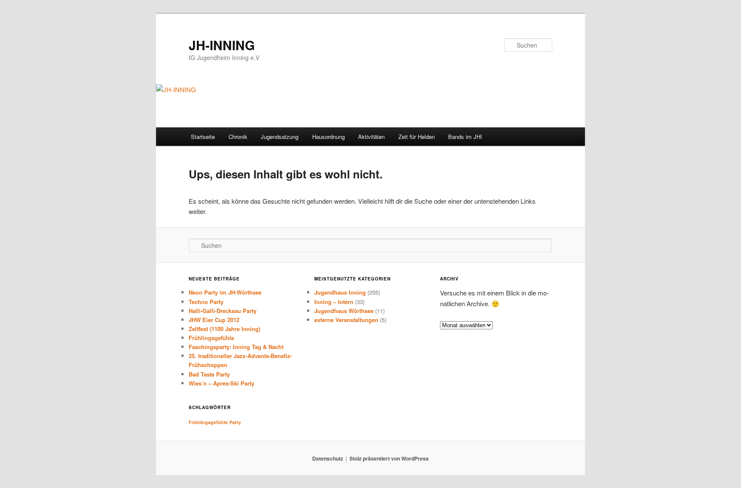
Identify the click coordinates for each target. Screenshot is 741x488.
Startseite (203, 137)
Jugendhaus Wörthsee (344, 311)
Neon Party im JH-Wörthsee (225, 292)
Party (235, 422)
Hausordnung (328, 137)
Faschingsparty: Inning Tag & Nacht (236, 347)
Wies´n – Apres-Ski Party (221, 383)
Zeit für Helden (416, 137)
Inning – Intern (333, 302)
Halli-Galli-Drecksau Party (222, 311)
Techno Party (206, 302)
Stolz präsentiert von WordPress (389, 458)
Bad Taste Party (209, 374)
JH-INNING (222, 45)
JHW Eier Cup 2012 (214, 320)
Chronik (238, 137)
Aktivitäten (371, 137)
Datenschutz (327, 458)
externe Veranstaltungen (346, 320)
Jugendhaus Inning (340, 292)
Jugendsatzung (279, 137)
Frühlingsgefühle (211, 338)
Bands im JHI (465, 137)
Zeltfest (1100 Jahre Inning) (224, 329)
